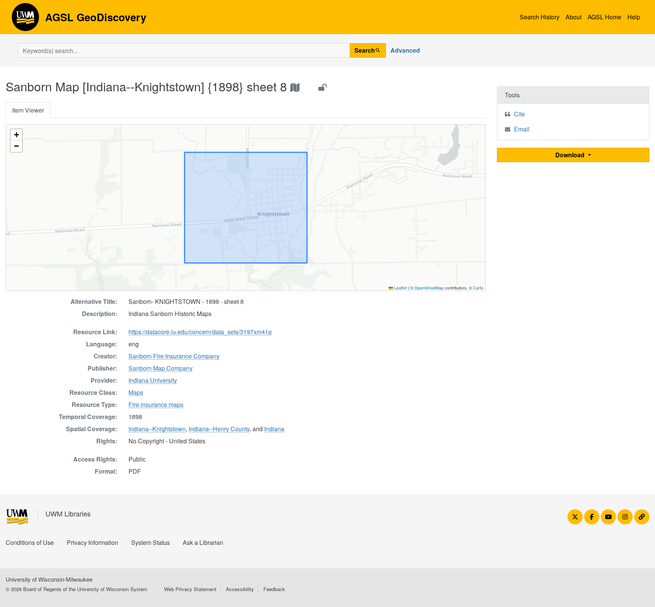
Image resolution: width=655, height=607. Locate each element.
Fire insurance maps (155, 404)
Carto (478, 288)
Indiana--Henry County (219, 428)
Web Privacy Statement (190, 589)
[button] (16, 135)
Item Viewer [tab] (28, 110)
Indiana (274, 428)
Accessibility (240, 589)
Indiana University (152, 380)
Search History (539, 17)
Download (570, 154)
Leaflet (400, 288)
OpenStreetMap (428, 288)
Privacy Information (92, 542)
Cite (519, 114)
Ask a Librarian (203, 542)
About (573, 17)
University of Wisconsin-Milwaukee (49, 579)
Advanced (405, 50)
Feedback (274, 589)
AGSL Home (604, 17)
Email (522, 129)
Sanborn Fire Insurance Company (173, 356)
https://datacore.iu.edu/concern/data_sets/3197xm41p (200, 331)
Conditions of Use (30, 542)
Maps (135, 392)
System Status (150, 542)
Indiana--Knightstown (157, 428)
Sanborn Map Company (160, 368)
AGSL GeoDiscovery (25, 19)
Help (633, 17)
